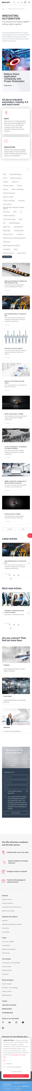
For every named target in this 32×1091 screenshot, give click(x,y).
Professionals (6, 953)
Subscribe (17, 813)
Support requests (7, 984)
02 (18, 69)
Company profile (6, 966)
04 (10, 578)
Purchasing (5, 974)
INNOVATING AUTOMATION (16, 9)
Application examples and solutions (12, 924)
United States (8, 1088)
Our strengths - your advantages (11, 962)
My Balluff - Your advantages (10, 987)
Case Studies (5, 932)
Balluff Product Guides (8, 911)
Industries (5, 920)
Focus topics (5, 928)
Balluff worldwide (6, 970)
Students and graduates (8, 949)
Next (23, 529)
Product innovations (7, 903)
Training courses (6, 991)
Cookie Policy (15, 1055)
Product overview (7, 899)
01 (14, 69)
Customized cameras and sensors (11, 907)
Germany (17, 1088)
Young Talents (6, 945)
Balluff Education (6, 995)
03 (23, 69)
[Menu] (29, 2)
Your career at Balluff (8, 941)
